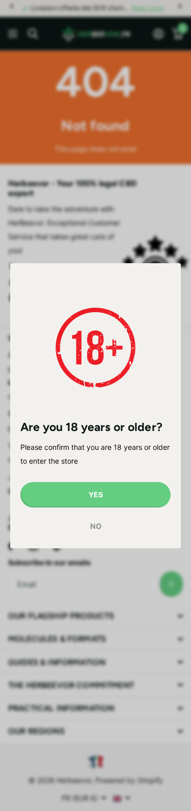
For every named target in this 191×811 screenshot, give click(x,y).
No (95, 526)
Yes (96, 494)
